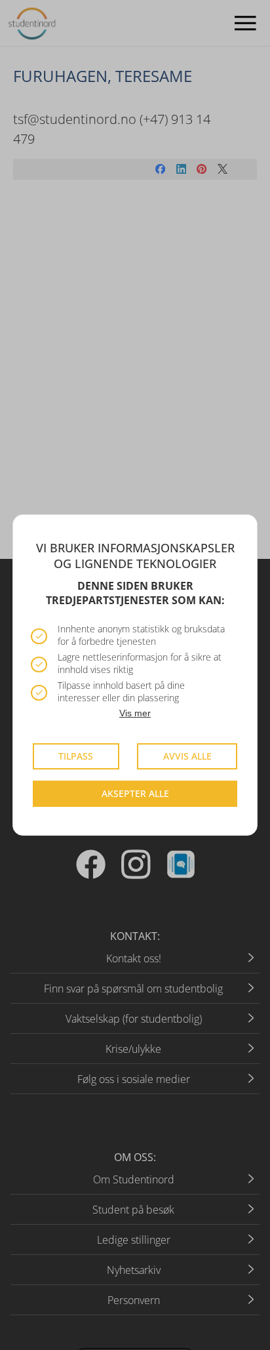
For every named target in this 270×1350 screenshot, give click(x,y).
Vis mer (135, 713)
